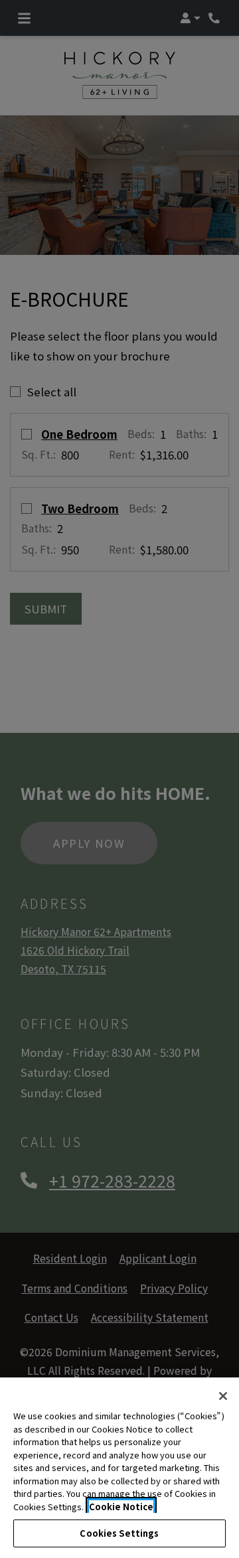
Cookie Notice (121, 1506)
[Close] (223, 1396)
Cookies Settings (119, 1533)
